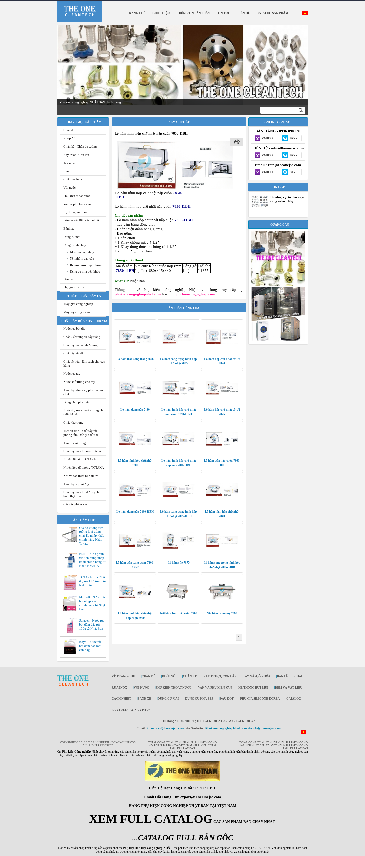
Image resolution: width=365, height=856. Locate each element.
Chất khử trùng (73, 422)
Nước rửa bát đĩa (74, 328)
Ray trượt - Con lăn (76, 155)
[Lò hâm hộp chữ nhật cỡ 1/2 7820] (222, 336)
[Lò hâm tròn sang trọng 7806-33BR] (135, 540)
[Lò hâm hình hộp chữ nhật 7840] (222, 489)
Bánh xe (68, 228)
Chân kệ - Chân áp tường (80, 146)
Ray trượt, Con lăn (220, 676)
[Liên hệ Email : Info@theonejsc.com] (264, 172)
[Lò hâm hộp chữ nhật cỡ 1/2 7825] (222, 387)
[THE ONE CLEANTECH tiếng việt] (305, 14)
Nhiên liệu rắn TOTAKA (79, 459)
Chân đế (68, 130)
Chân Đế (148, 676)
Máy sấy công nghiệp (77, 312)
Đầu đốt (68, 279)
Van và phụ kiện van (77, 204)
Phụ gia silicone (74, 287)
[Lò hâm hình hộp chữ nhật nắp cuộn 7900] (135, 591)
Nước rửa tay (71, 373)
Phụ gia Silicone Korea (260, 698)
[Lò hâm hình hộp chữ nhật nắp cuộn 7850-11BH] (175, 188)
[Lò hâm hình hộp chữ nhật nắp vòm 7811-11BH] (178, 438)
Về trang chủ (123, 676)
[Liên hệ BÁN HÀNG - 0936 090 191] (264, 138)
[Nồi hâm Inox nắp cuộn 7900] (178, 591)
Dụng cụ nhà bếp (74, 245)
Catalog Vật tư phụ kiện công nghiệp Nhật (287, 199)
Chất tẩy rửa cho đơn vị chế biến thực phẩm (81, 494)
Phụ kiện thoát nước (76, 196)
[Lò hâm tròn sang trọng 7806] (135, 336)
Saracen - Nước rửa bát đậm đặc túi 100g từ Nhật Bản (91, 624)
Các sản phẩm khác (76, 504)
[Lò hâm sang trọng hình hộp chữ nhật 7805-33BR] (222, 540)
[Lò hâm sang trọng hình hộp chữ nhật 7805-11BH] (178, 489)
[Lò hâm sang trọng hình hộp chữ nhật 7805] (178, 336)
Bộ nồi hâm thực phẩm (86, 265)
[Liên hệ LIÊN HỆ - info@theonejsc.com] (264, 155)
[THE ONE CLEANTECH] (76, 8)
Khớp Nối (69, 138)
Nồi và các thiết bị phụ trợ (80, 476)
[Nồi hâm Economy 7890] (222, 591)
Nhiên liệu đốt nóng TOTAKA (83, 467)
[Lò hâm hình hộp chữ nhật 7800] (135, 438)
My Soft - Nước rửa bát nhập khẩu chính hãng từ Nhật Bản (92, 603)
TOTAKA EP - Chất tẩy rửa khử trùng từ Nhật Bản (92, 581)
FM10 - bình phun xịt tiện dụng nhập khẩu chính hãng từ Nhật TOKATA (92, 560)
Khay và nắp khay (82, 252)
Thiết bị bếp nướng (76, 484)
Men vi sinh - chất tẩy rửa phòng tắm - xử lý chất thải (81, 433)
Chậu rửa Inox (72, 179)
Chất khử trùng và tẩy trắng (81, 337)
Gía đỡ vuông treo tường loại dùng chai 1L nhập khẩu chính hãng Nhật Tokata (91, 535)
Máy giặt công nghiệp (78, 304)
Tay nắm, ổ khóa (256, 676)
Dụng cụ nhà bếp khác (85, 271)
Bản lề (67, 171)
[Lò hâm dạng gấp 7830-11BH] (135, 489)
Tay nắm (69, 163)
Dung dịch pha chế (76, 402)
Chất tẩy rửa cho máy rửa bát (82, 451)
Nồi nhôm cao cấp (82, 258)
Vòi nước (69, 187)
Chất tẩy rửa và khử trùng (80, 345)
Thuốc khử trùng (74, 443)
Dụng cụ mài (71, 237)
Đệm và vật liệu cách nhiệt (81, 220)
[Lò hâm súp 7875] (178, 540)
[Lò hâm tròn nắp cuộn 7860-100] (222, 438)
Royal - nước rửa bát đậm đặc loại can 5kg (90, 646)
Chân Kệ (190, 676)
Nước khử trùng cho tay (79, 382)
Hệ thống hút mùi (75, 212)
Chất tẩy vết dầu (74, 353)
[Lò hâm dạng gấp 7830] (135, 387)
